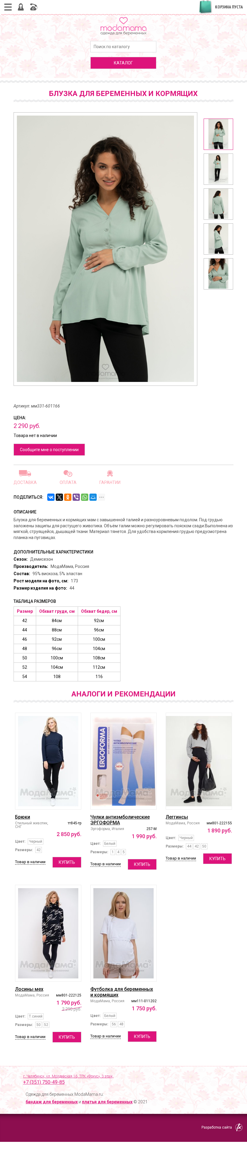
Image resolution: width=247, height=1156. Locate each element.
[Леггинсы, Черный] (199, 761)
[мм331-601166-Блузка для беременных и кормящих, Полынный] (218, 134)
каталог (123, 62)
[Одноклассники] (67, 497)
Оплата (68, 482)
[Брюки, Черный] (48, 761)
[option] (218, 134)
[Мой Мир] (93, 497)
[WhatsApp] (84, 497)
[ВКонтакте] (51, 497)
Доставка (25, 482)
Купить (67, 862)
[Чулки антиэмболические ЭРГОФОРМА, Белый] (123, 761)
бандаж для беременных (52, 1101)
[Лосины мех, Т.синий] (48, 933)
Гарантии (109, 482)
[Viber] (76, 497)
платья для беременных (107, 1101)
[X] (59, 497)
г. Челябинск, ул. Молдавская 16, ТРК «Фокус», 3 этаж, (68, 1079)
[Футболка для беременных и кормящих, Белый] (123, 933)
